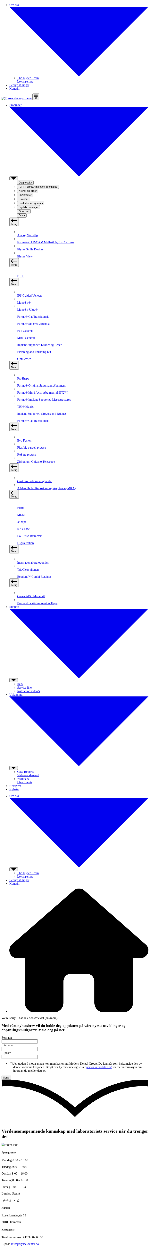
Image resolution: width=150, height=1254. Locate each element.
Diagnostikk (25, 182)
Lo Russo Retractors (29, 536)
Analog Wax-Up (27, 235)
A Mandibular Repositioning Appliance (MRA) (46, 488)
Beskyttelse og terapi (31, 203)
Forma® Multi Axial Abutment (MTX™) (42, 392)
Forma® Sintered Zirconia (33, 323)
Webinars (23, 778)
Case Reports (25, 771)
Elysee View (25, 256)
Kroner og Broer (28, 190)
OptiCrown (24, 359)
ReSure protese (26, 454)
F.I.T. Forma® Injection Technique (38, 186)
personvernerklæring (99, 1067)
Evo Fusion (24, 440)
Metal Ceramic (26, 337)
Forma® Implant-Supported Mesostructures (44, 399)
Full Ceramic (25, 330)
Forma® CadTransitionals (33, 316)
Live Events (24, 782)
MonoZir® (24, 302)
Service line (24, 687)
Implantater (25, 194)
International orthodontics (33, 562)
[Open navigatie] (35, 97)
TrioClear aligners (28, 569)
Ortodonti (24, 211)
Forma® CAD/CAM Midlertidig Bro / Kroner (45, 242)
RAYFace (23, 529)
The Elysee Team (28, 78)
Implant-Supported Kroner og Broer (39, 344)
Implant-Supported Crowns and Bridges (41, 413)
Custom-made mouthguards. (34, 481)
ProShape (23, 378)
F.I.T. (20, 276)
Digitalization (25, 543)
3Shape (21, 522)
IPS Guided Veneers (29, 295)
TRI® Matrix (25, 406)
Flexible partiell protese (31, 447)
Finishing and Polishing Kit (34, 352)
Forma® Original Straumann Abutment (41, 385)
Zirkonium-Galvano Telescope (36, 461)
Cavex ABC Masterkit (31, 596)
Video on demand (28, 775)
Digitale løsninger (28, 207)
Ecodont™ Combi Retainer (34, 576)
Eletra (20, 507)
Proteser (23, 199)
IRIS (20, 684)
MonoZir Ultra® (27, 309)
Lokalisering (25, 81)
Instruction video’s (28, 691)
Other (22, 215)
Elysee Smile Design (30, 249)
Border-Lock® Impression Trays (37, 603)
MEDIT (22, 514)
